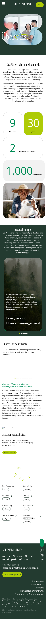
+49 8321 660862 (10, 564)
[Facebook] (42, 550)
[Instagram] (42, 555)
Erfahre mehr (8, 453)
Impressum (38, 581)
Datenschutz (37, 584)
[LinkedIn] (42, 559)
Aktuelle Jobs (11, 574)
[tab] (19, 333)
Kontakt (40, 587)
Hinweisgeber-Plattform (32, 590)
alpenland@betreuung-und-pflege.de (21, 567)
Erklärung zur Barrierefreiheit (29, 594)
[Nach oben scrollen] (42, 543)
